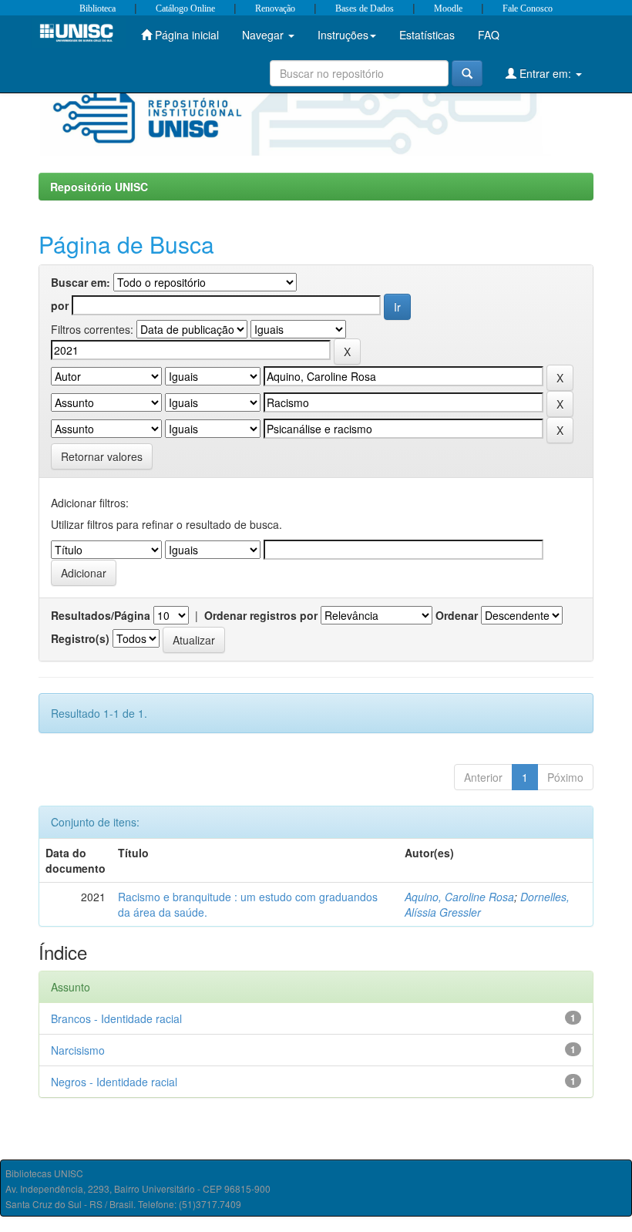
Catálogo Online (185, 8)
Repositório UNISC (99, 186)
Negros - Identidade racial (114, 1081)
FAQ (488, 34)
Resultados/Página (100, 615)
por (60, 305)
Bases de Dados (364, 8)
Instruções (343, 34)
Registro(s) (80, 638)
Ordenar (456, 615)
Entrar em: (545, 73)
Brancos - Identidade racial (116, 1018)
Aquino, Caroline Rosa (459, 896)
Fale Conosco (528, 8)
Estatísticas (427, 34)
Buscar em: (80, 282)
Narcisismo (78, 1050)
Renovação (275, 8)
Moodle (448, 8)
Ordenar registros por (261, 615)
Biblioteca (97, 8)
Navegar (264, 34)
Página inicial (185, 34)
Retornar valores (102, 456)
